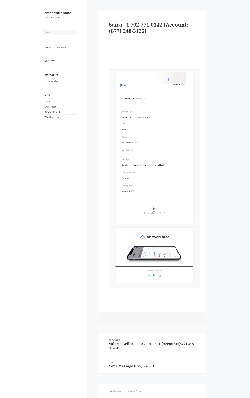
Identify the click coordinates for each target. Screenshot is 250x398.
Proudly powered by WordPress (125, 391)
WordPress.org (51, 117)
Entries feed (50, 106)
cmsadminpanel (58, 12)
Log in (47, 101)
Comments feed (52, 111)
